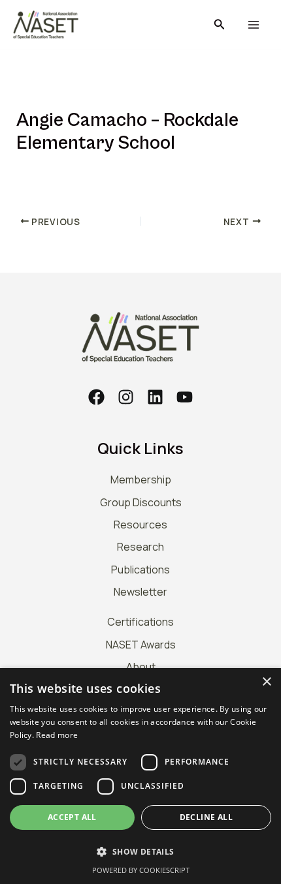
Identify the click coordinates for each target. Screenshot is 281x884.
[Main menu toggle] (253, 25)
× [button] (266, 682)
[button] (219, 24)
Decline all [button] (206, 817)
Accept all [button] (72, 817)
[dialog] (140, 776)
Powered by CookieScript (141, 870)
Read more (57, 734)
